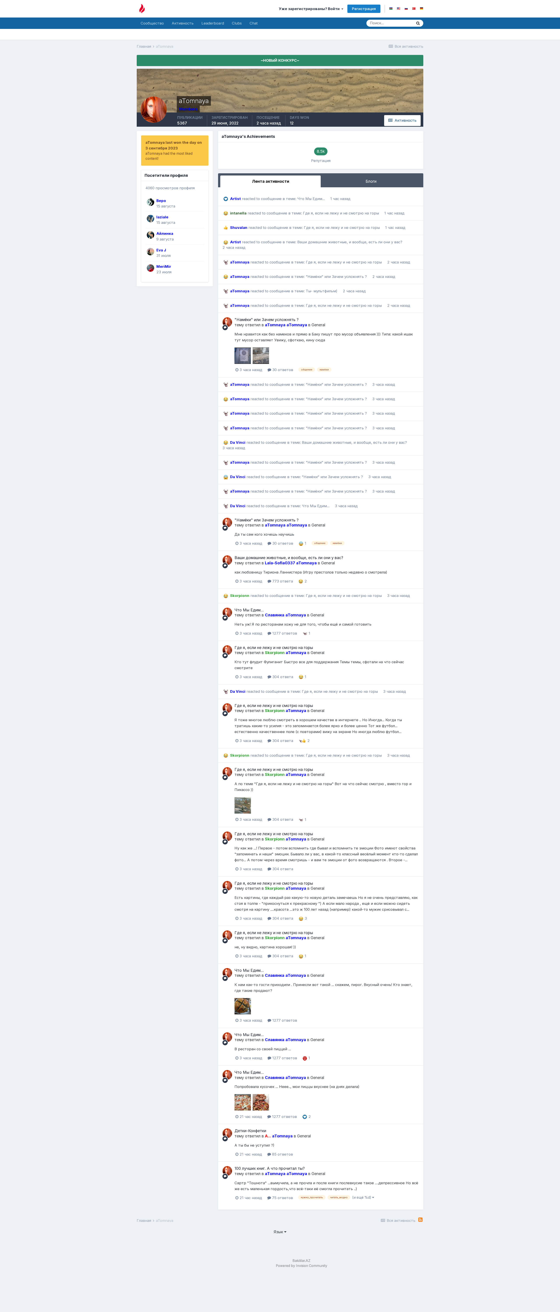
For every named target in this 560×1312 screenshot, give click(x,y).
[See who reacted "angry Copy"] (304, 1058)
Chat (254, 23)
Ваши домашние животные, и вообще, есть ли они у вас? (349, 242)
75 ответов (282, 1198)
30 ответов (282, 370)
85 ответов (282, 1154)
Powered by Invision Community (301, 1266)
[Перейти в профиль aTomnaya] (227, 322)
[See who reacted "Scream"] (301, 543)
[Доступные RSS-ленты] (420, 1220)
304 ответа (282, 677)
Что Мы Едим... (311, 198)
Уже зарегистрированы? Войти (310, 9)
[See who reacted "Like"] (303, 740)
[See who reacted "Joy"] (300, 581)
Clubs (237, 23)
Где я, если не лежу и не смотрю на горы (341, 213)
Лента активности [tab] (270, 181)
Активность (183, 23)
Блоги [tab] (371, 181)
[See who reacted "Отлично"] (305, 633)
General (318, 325)
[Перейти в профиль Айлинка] (150, 235)
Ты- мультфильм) (322, 291)
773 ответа (282, 581)
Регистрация (364, 9)
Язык (279, 1232)
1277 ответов (284, 633)
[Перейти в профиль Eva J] (150, 251)
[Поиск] (418, 23)
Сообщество (152, 23)
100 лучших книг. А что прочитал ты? (269, 1168)
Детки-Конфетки (250, 1130)
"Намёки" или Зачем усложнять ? (337, 276)
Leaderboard (212, 23)
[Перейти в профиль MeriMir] (150, 268)
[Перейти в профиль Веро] (150, 202)
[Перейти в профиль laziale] (150, 218)
